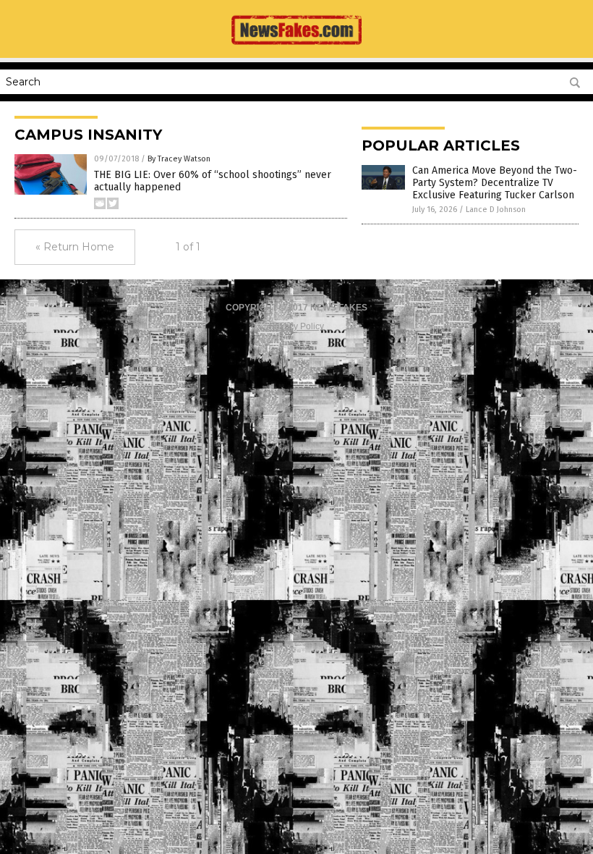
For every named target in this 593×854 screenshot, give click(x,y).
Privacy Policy (296, 326)
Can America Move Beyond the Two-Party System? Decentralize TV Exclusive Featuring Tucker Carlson (494, 182)
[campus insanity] (296, 48)
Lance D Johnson (496, 209)
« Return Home (74, 246)
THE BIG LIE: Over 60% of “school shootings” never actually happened (212, 181)
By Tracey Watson (179, 159)
